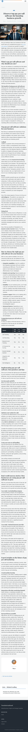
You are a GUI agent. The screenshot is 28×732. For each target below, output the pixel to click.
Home (2, 714)
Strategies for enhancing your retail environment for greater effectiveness (11, 692)
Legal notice (4, 721)
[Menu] (25, 1)
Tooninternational (7, 705)
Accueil (3, 7)
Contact (3, 723)
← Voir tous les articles (6, 676)
